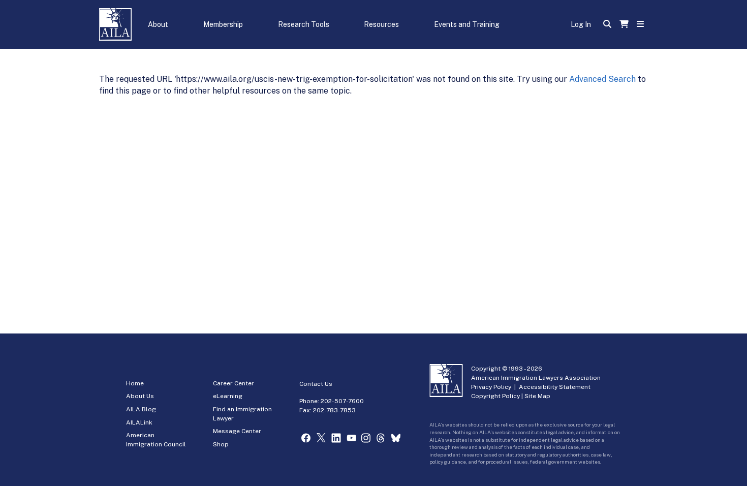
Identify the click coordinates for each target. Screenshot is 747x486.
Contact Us (315, 383)
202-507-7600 (342, 401)
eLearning (227, 396)
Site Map (537, 396)
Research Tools (303, 24)
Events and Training (467, 24)
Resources (381, 24)
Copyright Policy (495, 396)
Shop (221, 444)
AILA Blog (141, 409)
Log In (581, 24)
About (158, 24)
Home (135, 383)
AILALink (139, 422)
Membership (223, 24)
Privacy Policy (491, 386)
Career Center (233, 383)
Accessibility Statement (554, 386)
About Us (140, 396)
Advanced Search (602, 79)
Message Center (237, 431)
